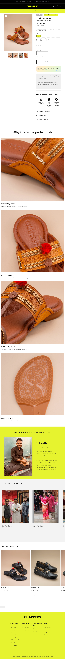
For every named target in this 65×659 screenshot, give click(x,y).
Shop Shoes (13, 645)
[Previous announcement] (3, 1)
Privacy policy (32, 656)
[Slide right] (30, 55)
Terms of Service (24, 634)
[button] (3, 6)
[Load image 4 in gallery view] (26, 55)
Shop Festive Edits (14, 631)
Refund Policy (25, 627)
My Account (47, 627)
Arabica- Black (6, 587)
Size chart (39, 45)
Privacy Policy (25, 630)
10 (58, 36)
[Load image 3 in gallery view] (21, 55)
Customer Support (47, 631)
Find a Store (47, 635)
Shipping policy (49, 656)
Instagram (35, 631)
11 (38, 39)
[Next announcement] (62, 1)
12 (43, 39)
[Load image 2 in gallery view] (15, 55)
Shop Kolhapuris (14, 635)
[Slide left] (5, 55)
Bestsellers (13, 627)
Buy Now (3, 607)
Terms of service (41, 656)
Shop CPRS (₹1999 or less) (14, 638)
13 (48, 39)
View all (32, 596)
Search (24, 638)
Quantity (38, 50)
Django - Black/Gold (37, 587)
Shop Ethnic (13, 642)
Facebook (35, 628)
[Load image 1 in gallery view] (10, 55)
